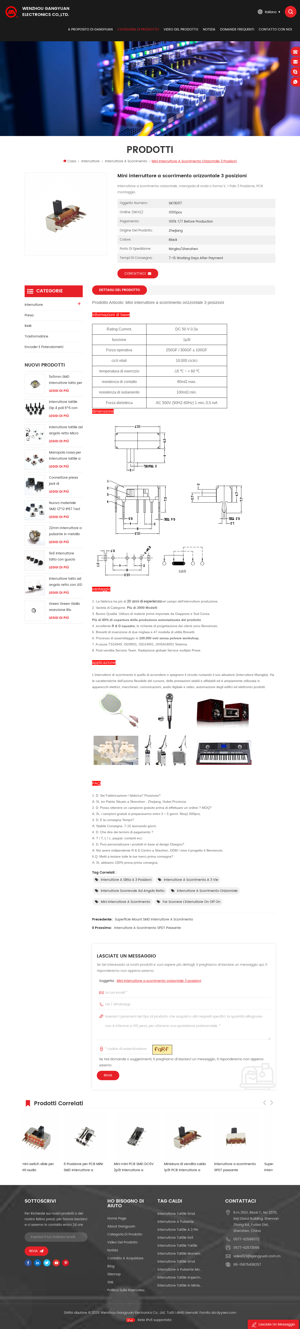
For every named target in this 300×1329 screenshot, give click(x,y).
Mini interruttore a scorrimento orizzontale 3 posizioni (159, 981)
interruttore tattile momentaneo (180, 1253)
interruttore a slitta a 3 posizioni (126, 879)
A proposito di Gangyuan (90, 29)
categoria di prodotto (138, 29)
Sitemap (114, 1274)
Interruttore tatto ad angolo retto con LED (65, 581)
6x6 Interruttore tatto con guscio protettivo (62, 557)
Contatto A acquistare (125, 1258)
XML (110, 1282)
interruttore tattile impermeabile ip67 (180, 1277)
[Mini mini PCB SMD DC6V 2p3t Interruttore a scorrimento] (97, 1136)
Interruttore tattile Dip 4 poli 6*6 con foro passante (63, 405)
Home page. (117, 1218)
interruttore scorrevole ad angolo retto (133, 891)
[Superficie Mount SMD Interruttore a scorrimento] (248, 1136)
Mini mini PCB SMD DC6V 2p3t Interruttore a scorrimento (95, 1167)
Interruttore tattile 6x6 (175, 1237)
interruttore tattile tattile (177, 1245)
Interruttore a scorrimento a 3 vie (191, 879)
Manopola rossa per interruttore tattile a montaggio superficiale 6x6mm (65, 456)
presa (29, 315)
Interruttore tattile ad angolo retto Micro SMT (65, 430)
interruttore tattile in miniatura (180, 1285)
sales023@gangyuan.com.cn (257, 1256)
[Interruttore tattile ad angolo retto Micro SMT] (35, 434)
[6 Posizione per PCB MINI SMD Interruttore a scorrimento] (47, 1136)
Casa (72, 161)
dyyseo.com (226, 1312)
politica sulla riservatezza (127, 1290)
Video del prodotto (181, 29)
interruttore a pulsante (176, 1221)
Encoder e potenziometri (44, 347)
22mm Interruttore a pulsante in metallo (65, 531)
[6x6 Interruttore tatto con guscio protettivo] (35, 561)
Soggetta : (150, 981)
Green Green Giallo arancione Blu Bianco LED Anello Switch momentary (64, 607)
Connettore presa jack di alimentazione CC (63, 481)
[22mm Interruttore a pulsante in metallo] (35, 535)
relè (28, 326)
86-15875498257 (247, 1264)
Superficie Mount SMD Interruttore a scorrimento (154, 919)
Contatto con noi (275, 29)
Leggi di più (59, 391)
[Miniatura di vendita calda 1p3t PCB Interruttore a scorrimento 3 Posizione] (147, 1136)
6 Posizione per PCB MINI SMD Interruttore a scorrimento (44, 1167)
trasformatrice (36, 336)
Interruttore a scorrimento (126, 161)
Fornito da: (217, 1312)
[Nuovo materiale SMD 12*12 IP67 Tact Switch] (35, 510)
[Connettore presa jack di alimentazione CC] (35, 485)
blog (110, 1266)
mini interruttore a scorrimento (125, 902)
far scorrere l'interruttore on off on (191, 902)
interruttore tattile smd (176, 1213)
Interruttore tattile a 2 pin (178, 1229)
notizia (209, 29)
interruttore (90, 161)
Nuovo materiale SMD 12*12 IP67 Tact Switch (64, 506)
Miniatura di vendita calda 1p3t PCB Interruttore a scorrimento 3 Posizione (146, 1167)
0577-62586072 (246, 1239)
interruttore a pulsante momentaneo (180, 1269)
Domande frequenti (237, 29)
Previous (264, 1102)
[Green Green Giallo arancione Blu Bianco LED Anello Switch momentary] (35, 611)
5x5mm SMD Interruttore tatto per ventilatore (65, 380)
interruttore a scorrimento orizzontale (207, 891)
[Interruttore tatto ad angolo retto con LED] (35, 586)
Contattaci (135, 273)
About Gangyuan (121, 1226)
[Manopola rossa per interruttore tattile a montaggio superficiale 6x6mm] (35, 460)
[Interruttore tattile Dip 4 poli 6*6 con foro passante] (35, 409)
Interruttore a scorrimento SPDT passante (147, 928)
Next (271, 1102)
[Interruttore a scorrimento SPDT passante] (198, 1136)
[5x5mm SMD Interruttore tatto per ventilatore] (35, 384)
